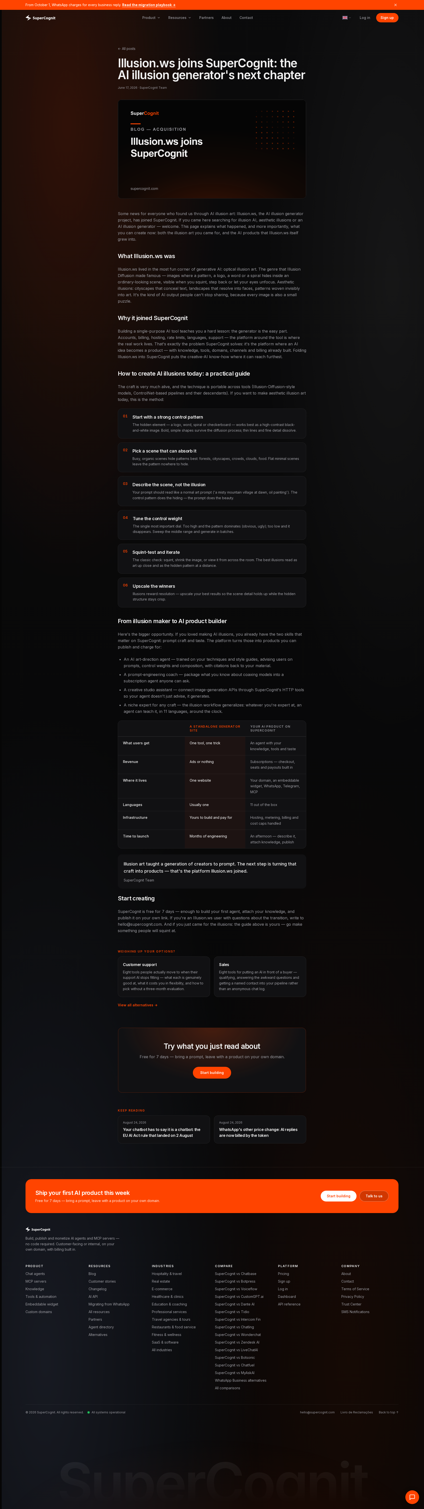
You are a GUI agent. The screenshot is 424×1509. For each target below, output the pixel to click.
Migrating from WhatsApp (109, 1304)
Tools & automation (41, 1296)
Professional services (169, 1312)
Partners (206, 17)
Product (149, 17)
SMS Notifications (355, 1312)
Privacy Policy (352, 1296)
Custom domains (39, 1312)
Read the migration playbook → (149, 5)
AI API (93, 1296)
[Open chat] (412, 1497)
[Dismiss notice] (395, 5)
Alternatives (98, 1335)
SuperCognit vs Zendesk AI (237, 1342)
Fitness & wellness (166, 1335)
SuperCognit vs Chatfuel (234, 1365)
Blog (92, 1274)
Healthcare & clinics (168, 1296)
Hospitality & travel (167, 1274)
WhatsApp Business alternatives (240, 1380)
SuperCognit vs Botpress (235, 1281)
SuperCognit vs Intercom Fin (238, 1319)
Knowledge (35, 1289)
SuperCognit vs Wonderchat (238, 1335)
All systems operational (108, 1412)
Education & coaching (169, 1304)
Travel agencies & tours (171, 1319)
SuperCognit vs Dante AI (234, 1304)
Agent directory (101, 1327)
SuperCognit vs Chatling (234, 1327)
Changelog (97, 1289)
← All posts (126, 48)
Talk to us (374, 1196)
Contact (246, 17)
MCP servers (36, 1281)
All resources (99, 1312)
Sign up (387, 17)
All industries (162, 1350)
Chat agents (35, 1274)
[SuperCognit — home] (40, 18)
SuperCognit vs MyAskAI (234, 1373)
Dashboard (287, 1296)
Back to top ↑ (388, 1412)
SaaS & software (165, 1342)
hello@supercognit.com (317, 1412)
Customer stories (102, 1281)
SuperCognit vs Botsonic (235, 1357)
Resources (177, 17)
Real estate (161, 1281)
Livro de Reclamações (357, 1412)
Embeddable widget (42, 1304)
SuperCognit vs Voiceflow (236, 1289)
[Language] (347, 17)
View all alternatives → (138, 1005)
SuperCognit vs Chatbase (235, 1274)
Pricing (283, 1274)
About (227, 17)
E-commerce (162, 1289)
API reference (289, 1304)
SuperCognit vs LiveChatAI (236, 1350)
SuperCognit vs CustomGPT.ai (239, 1296)
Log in (365, 17)
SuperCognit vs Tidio (232, 1312)
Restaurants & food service (174, 1327)
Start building (212, 1072)
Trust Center (351, 1304)
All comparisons (227, 1388)
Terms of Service (355, 1289)
